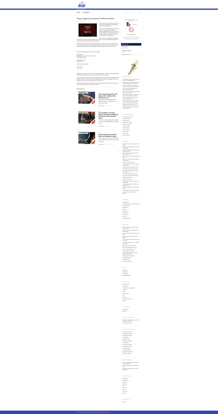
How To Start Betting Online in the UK (129, 249)
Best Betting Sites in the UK (127, 346)
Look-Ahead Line (125, 202)
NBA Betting (125, 270)
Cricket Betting (125, 273)
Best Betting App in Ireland (127, 335)
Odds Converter (125, 133)
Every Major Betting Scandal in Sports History (130, 167)
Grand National (125, 309)
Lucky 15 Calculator (126, 129)
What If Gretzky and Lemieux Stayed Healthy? (131, 175)
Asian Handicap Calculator (127, 116)
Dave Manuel (82, 21)
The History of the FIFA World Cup (128, 162)
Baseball (124, 378)
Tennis (124, 393)
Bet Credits (124, 216)
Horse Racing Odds (126, 259)
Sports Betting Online (126, 348)
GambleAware (135, 24)
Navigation (86, 12)
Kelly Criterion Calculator (127, 124)
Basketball (124, 380)
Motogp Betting (125, 271)
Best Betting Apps (126, 337)
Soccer (124, 391)
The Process (125, 289)
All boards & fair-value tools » (126, 54)
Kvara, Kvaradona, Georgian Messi (129, 287)
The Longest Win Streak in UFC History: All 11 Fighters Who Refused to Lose (107, 96)
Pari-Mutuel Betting (126, 205)
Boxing (124, 382)
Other (123, 389)
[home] (82, 4)
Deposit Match (125, 211)
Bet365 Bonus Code (126, 339)
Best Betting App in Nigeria (127, 344)
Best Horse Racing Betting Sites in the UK (130, 247)
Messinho (124, 300)
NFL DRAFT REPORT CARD (127, 177)
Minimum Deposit (126, 212)
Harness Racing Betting (127, 257)
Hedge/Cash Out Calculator (127, 122)
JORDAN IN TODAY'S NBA (127, 179)
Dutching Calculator (126, 135)
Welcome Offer (125, 214)
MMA (123, 387)
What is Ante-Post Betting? (127, 261)
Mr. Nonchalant (125, 286)
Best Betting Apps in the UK (127, 331)
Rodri (123, 295)
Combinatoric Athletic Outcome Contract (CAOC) (131, 203)
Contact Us (124, 401)
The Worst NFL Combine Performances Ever (130, 173)
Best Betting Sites (126, 342)
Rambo (124, 291)
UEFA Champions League (127, 323)
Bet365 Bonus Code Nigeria (127, 340)
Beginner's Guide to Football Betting (129, 255)
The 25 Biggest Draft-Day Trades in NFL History (131, 190)
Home (78, 12)
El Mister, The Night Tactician (128, 298)
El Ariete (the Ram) (126, 293)
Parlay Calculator (126, 131)
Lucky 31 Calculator (126, 127)
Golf (123, 385)
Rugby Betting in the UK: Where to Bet (129, 245)
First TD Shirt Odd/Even (127, 218)
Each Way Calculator (126, 118)
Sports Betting (125, 207)
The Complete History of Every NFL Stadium (130, 168)
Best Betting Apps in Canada (128, 333)
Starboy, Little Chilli (126, 284)
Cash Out (124, 209)
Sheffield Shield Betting (127, 275)
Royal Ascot (125, 311)
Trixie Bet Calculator (126, 120)
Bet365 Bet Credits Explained (128, 351)
